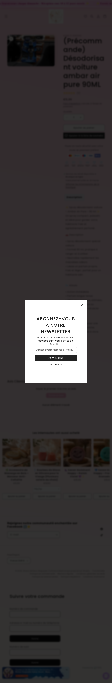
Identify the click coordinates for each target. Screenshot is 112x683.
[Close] (82, 305)
